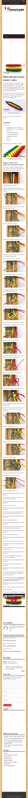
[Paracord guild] (14, 10)
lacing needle (10, 134)
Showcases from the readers (10, 762)
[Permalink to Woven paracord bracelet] (9, 643)
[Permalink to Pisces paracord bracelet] (9, 637)
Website (5, 700)
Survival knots (7, 763)
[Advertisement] (14, 22)
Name (5, 691)
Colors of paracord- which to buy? (17, 736)
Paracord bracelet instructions (11, 754)
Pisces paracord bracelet (9, 640)
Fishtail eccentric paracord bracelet (12, 651)
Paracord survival (8, 760)
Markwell (6, 736)
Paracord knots (7, 756)
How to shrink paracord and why (15, 740)
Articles (5, 753)
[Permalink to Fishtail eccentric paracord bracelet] (7, 648)
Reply (23, 671)
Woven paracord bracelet (9, 645)
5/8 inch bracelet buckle (12, 132)
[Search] (24, 1)
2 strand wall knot (13, 87)
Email (5, 695)
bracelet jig (9, 136)
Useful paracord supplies (9, 765)
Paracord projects (8, 758)
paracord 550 (9, 127)
